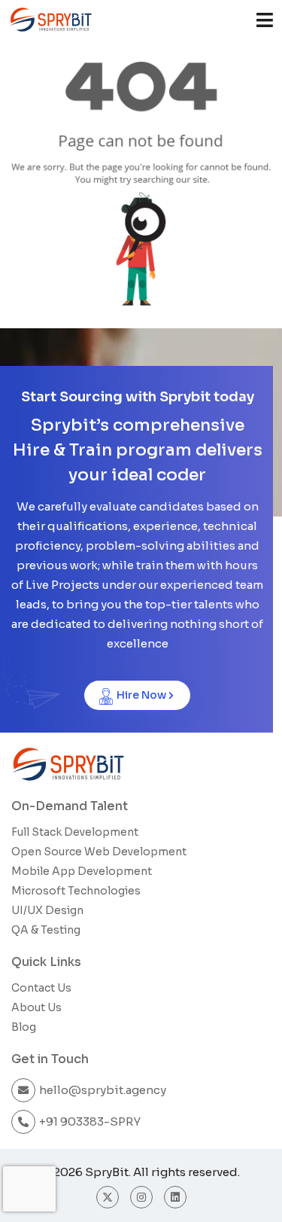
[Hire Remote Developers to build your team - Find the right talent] (50, 20)
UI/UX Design (47, 910)
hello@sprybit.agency (102, 1090)
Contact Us (41, 988)
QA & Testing (45, 930)
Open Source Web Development (98, 851)
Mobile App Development (81, 871)
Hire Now (141, 695)
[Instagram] (141, 1197)
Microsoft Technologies (76, 890)
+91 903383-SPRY (90, 1121)
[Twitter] (107, 1197)
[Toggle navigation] (264, 20)
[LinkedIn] (175, 1197)
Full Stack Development (74, 832)
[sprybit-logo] (67, 764)
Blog (23, 1027)
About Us (36, 1007)
